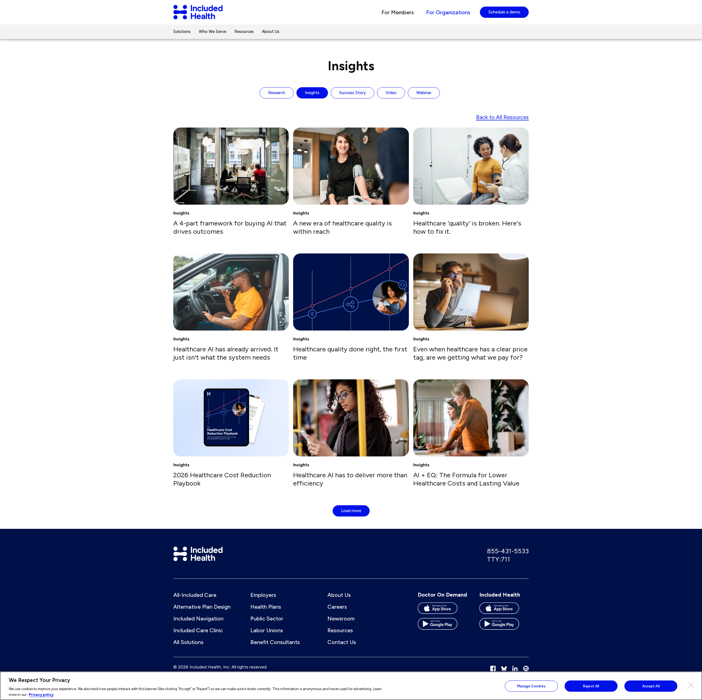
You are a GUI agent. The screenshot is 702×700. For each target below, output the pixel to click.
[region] (351, 685)
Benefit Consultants (275, 642)
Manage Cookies (531, 686)
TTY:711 (498, 559)
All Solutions (188, 642)
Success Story (352, 92)
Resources (244, 31)
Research (276, 92)
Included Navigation (198, 618)
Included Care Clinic (198, 630)
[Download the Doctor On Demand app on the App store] (442, 610)
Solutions (182, 31)
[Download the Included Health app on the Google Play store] (504, 626)
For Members (397, 12)
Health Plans (265, 606)
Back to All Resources (502, 117)
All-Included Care (194, 595)
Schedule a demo (504, 12)
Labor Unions (266, 630)
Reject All (591, 686)
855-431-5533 (508, 551)
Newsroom (341, 618)
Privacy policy (41, 694)
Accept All (651, 686)
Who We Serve (212, 31)
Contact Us (341, 642)
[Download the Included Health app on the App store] (504, 610)
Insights (312, 92)
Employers (263, 595)
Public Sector (266, 618)
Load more (351, 510)
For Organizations (448, 12)
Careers (337, 606)
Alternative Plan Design (202, 606)
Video (391, 92)
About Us (270, 31)
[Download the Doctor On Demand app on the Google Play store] (442, 626)
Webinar (423, 92)
